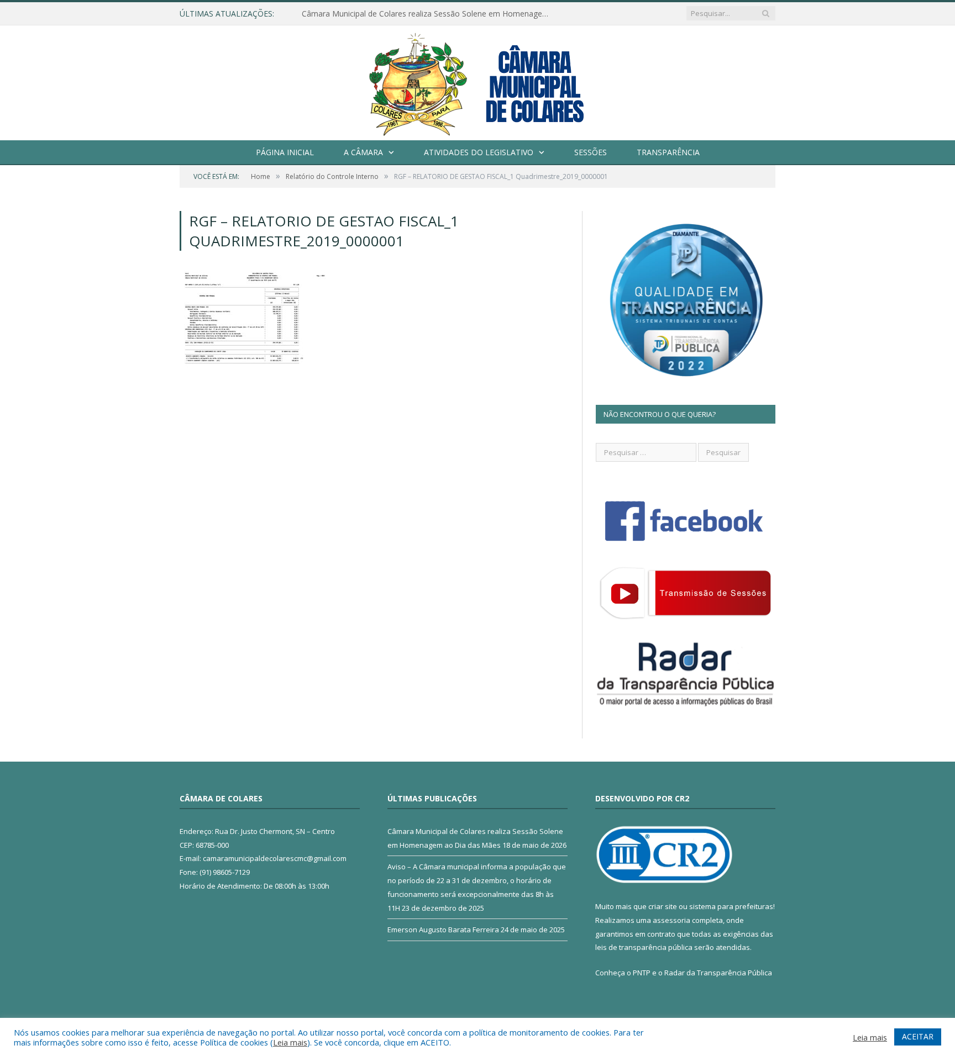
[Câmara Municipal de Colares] (477, 80)
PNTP (641, 973)
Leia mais (290, 1042)
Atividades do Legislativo (478, 152)
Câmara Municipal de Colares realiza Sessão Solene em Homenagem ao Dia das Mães (429, 14)
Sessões (590, 152)
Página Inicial (285, 152)
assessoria (671, 920)
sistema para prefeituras (731, 906)
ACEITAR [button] (917, 1036)
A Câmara (363, 152)
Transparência (668, 152)
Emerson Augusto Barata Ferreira (443, 929)
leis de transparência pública (643, 947)
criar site (662, 906)
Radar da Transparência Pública (718, 973)
